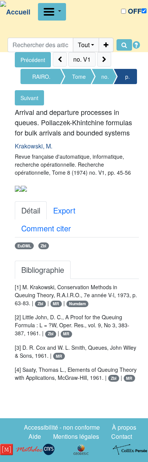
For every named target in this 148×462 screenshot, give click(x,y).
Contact (121, 436)
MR (56, 303)
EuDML (24, 246)
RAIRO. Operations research (41, 78)
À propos (124, 427)
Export (64, 210)
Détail (30, 210)
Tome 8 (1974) (79, 78)
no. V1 (105, 78)
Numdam (77, 303)
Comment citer (46, 228)
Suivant (29, 98)
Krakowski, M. (33, 146)
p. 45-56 (127, 78)
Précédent (32, 60)
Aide (34, 436)
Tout (84, 44)
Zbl (43, 246)
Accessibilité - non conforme (62, 427)
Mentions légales (76, 436)
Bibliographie (42, 269)
